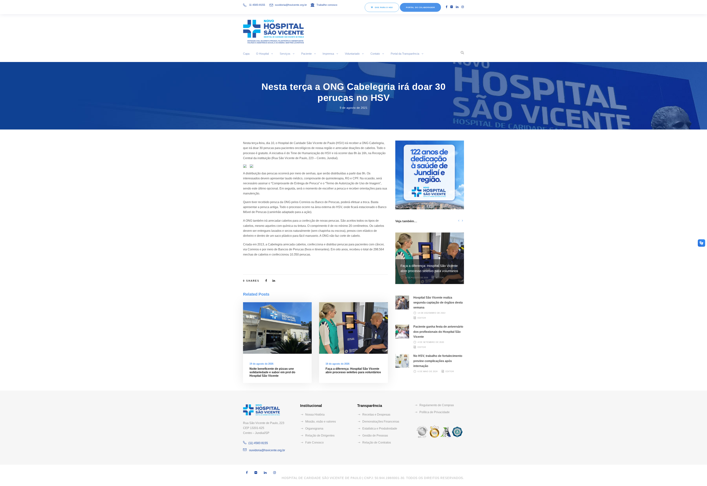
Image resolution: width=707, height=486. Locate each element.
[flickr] (451, 6)
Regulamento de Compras (436, 405)
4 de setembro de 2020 (431, 342)
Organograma (314, 428)
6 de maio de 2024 (428, 371)
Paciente (306, 53)
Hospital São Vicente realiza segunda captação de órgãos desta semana (438, 302)
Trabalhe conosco (326, 4)
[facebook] (446, 6)
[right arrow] (462, 220)
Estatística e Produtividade (379, 428)
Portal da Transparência (405, 53)
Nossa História (315, 414)
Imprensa (328, 53)
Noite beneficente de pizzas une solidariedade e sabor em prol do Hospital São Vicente (272, 372)
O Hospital (262, 53)
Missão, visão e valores (320, 421)
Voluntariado (352, 53)
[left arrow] (458, 220)
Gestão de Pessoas (375, 435)
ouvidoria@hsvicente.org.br (291, 4)
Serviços (285, 53)
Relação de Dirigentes (320, 435)
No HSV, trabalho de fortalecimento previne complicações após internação (437, 360)
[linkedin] (457, 6)
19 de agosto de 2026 (261, 363)
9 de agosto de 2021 (353, 107)
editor (440, 277)
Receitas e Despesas (376, 414)
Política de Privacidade (434, 412)
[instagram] (462, 6)
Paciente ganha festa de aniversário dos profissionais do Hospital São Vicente (438, 331)
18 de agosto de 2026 (337, 363)
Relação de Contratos (376, 442)
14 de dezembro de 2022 (431, 313)
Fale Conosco (314, 442)
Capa (246, 53)
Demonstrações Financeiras (380, 421)
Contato (375, 53)
